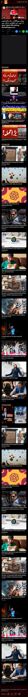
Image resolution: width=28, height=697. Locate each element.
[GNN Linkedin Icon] (19, 694)
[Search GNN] (26, 2)
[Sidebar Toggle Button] (2, 1)
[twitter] (20, 31)
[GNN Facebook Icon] (8, 694)
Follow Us (3, 694)
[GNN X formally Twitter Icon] (12, 694)
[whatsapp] (23, 31)
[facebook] (16, 31)
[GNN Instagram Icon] (15, 694)
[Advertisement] (14, 50)
